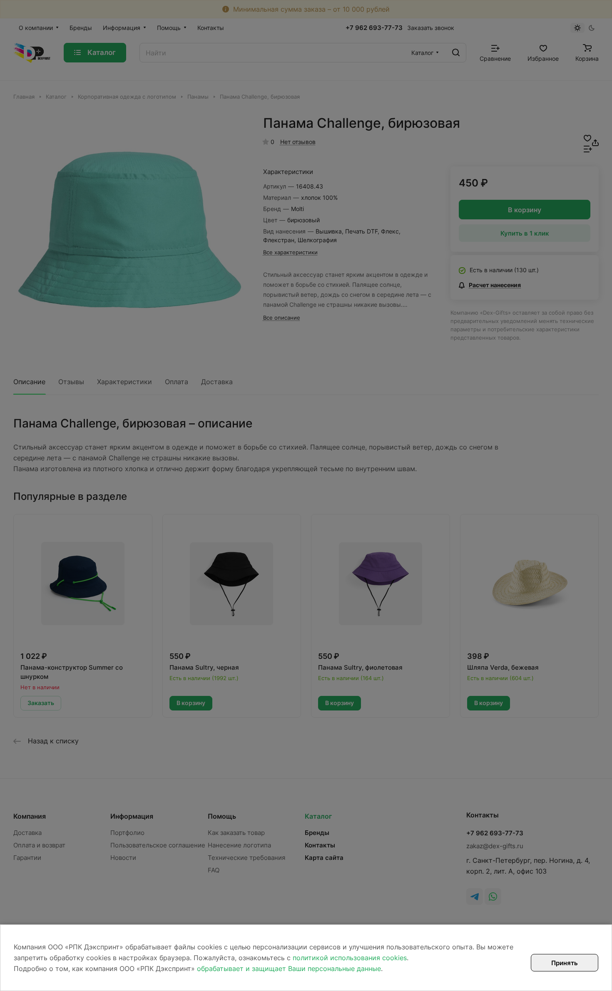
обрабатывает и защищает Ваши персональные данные (289, 968)
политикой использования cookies (350, 958)
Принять (564, 963)
